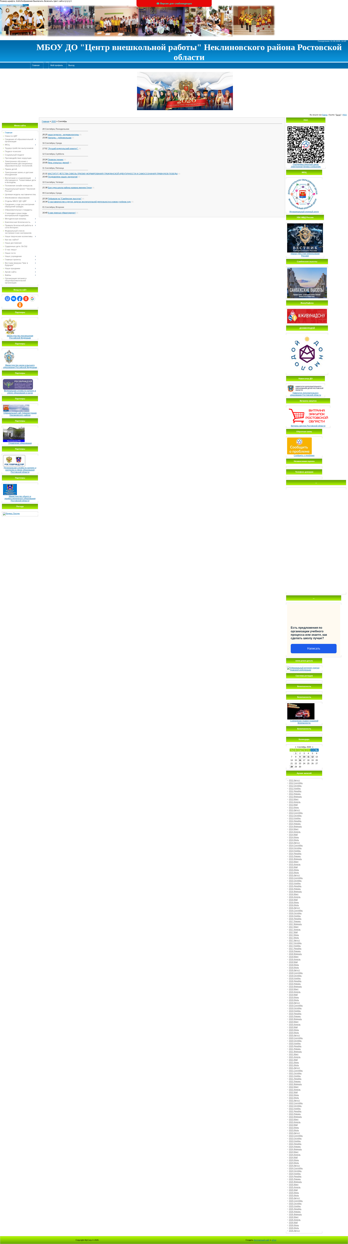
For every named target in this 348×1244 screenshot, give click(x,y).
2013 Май (293, 805)
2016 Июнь (294, 902)
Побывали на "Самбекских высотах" (65, 199)
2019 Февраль (295, 986)
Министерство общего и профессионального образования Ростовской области (20, 498)
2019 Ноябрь (295, 1011)
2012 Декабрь (295, 791)
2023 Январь (295, 1114)
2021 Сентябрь (296, 1070)
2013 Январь (295, 794)
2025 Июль (294, 1195)
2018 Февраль (295, 954)
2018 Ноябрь (295, 978)
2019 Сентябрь (296, 1005)
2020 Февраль (295, 1019)
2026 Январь (295, 1212)
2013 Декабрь (295, 821)
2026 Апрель (295, 1220)
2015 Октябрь (295, 881)
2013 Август (294, 810)
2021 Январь (295, 1049)
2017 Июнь (294, 935)
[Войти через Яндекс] (26, 298)
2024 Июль (294, 1163)
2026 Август (294, 1231)
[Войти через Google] (32, 299)
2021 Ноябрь (295, 1076)
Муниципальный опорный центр (304, 212)
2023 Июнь (294, 1127)
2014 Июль (294, 840)
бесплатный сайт (262, 1240)
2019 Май (293, 994)
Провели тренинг (55, 159)
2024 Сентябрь (296, 1168)
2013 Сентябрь (296, 813)
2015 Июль (294, 872)
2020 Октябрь (295, 1041)
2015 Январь (295, 856)
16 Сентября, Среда (52, 143)
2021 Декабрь (295, 1079)
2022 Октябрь (295, 1106)
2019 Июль (294, 1000)
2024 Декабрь (295, 1176)
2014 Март (294, 829)
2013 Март (294, 799)
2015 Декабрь (295, 886)
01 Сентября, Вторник (53, 207)
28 (292, 767)
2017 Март (294, 927)
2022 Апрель (295, 1089)
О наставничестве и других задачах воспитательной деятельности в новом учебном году (89, 202)
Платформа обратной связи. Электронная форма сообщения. (306, 165)
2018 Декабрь (295, 981)
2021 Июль (294, 1065)
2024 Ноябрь (295, 1174)
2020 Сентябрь (296, 1038)
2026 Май (293, 1222)
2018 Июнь (294, 965)
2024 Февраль (295, 1149)
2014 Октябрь (295, 848)
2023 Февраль (295, 1117)
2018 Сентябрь (296, 973)
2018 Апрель (295, 959)
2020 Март (294, 1022)
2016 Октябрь (295, 913)
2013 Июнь (294, 807)
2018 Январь (295, 951)
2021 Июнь (294, 1062)
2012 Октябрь (295, 786)
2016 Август (294, 908)
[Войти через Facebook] (19, 298)
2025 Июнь (294, 1193)
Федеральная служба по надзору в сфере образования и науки (20, 392)
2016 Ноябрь (295, 916)
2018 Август (294, 970)
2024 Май (293, 1157)
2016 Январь (295, 889)
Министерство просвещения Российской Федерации (20, 337)
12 (312, 757)
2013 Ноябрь (295, 818)
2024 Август (294, 1165)
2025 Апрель (295, 1187)
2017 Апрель (295, 929)
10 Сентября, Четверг (53, 182)
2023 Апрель (295, 1122)
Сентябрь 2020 (304, 747)
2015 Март (294, 862)
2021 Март (294, 1054)
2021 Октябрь (295, 1073)
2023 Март (294, 1119)
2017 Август (294, 940)
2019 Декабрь (295, 1013)
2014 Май (293, 834)
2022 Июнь (294, 1095)
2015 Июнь (294, 870)
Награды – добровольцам (59, 138)
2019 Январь (295, 984)
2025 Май (293, 1190)
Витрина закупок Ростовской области (308, 426)
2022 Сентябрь (296, 1103)
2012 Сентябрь (296, 783)
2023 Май (293, 1125)
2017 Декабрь (295, 948)
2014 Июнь (294, 837)
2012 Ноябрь (295, 788)
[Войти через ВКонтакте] (13, 298)
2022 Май (293, 1092)
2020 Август (294, 1035)
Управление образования (20, 443)
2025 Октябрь (295, 1203)
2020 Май (293, 1027)
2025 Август (294, 1198)
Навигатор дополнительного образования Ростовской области (305, 394)
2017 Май (293, 932)
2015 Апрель (295, 864)
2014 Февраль (295, 826)
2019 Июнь (294, 997)
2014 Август (294, 843)
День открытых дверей (58, 163)
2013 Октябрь (295, 815)
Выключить (38, 1)
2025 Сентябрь (296, 1201)
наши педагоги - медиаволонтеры (63, 134)
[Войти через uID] (7, 298)
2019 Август (294, 1003)
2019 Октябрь (295, 1008)
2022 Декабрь (295, 1111)
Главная (45, 121)
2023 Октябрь (295, 1138)
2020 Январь (295, 1016)
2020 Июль (294, 1032)
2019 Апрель (295, 992)
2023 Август (294, 1133)
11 (308, 757)
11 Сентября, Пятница (53, 168)
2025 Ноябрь (295, 1206)
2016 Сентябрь (296, 910)
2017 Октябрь (295, 943)
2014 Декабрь (295, 853)
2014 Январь (295, 824)
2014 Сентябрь (296, 845)
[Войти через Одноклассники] (20, 305)
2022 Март (294, 1087)
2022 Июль (294, 1098)
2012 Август (294, 780)
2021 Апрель (295, 1057)
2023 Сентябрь (296, 1136)
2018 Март (294, 957)
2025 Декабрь (295, 1209)
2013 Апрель (295, 802)
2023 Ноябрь (295, 1141)
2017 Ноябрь (295, 946)
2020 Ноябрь (295, 1043)
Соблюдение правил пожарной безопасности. (304, 722)
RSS (345, 115)
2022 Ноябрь (295, 1108)
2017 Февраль (295, 924)
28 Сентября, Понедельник (55, 129)
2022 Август (294, 1100)
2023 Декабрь (295, 1144)
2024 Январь (295, 1146)
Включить (48, 1)
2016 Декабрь (295, 919)
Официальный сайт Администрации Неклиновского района (20, 414)
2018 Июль (294, 967)
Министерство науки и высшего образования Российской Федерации (20, 366)
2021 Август (294, 1068)
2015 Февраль (295, 859)
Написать (313, 648)
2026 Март (294, 1217)
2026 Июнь (294, 1225)
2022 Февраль (295, 1084)
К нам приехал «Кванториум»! (62, 213)
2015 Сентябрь (296, 878)
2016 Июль (294, 905)
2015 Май (293, 867)
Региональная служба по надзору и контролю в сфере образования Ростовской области (20, 470)
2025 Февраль (295, 1182)
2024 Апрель (295, 1155)
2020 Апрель (295, 1024)
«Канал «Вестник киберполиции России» (305, 254)
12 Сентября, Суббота (53, 154)
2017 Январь (295, 921)
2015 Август (294, 875)
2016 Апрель (295, 897)
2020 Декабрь (295, 1046)
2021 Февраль (295, 1051)
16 (300, 760)
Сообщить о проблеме (304, 455)
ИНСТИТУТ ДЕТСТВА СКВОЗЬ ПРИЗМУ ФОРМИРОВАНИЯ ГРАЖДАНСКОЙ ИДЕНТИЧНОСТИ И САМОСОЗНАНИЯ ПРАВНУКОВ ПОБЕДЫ (113, 174)
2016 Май (293, 900)
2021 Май (293, 1060)
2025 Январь (295, 1179)
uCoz (274, 1240)
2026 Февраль (295, 1214)
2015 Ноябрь (295, 883)
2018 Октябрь (295, 976)
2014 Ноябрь (295, 851)
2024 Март (294, 1152)
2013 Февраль (295, 796)
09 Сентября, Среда (52, 193)
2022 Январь (295, 1081)
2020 (53, 121)
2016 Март (294, 894)
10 (304, 757)
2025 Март (294, 1184)
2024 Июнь (294, 1160)
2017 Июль (294, 938)
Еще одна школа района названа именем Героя (70, 187)
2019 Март (294, 989)
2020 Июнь (294, 1030)
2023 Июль (294, 1130)
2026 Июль (294, 1228)
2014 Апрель (295, 832)
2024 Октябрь (295, 1171)
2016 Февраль (295, 891)
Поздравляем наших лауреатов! (63, 177)
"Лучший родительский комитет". (63, 148)
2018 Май (293, 962)
